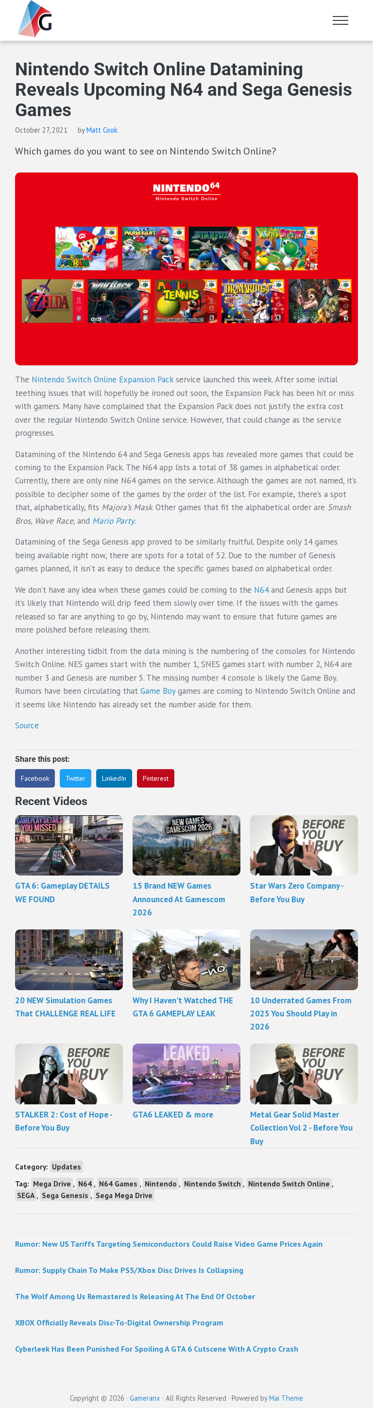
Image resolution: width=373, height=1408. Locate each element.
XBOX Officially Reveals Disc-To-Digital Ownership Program (119, 1322)
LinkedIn (114, 778)
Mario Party (113, 520)
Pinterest (156, 778)
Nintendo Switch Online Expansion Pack (102, 379)
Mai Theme (286, 1398)
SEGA (25, 1195)
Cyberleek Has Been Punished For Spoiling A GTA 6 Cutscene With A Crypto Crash (156, 1349)
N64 (261, 589)
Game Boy (156, 691)
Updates (66, 1166)
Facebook (35, 778)
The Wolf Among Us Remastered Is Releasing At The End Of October (135, 1296)
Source (27, 725)
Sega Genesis (65, 1195)
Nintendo (161, 1183)
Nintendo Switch (212, 1183)
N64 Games (118, 1183)
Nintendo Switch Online (289, 1183)
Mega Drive (52, 1183)
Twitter (75, 778)
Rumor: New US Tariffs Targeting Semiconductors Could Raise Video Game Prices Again (168, 1244)
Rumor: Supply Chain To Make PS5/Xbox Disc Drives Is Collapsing (129, 1270)
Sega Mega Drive (124, 1195)
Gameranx (145, 1398)
